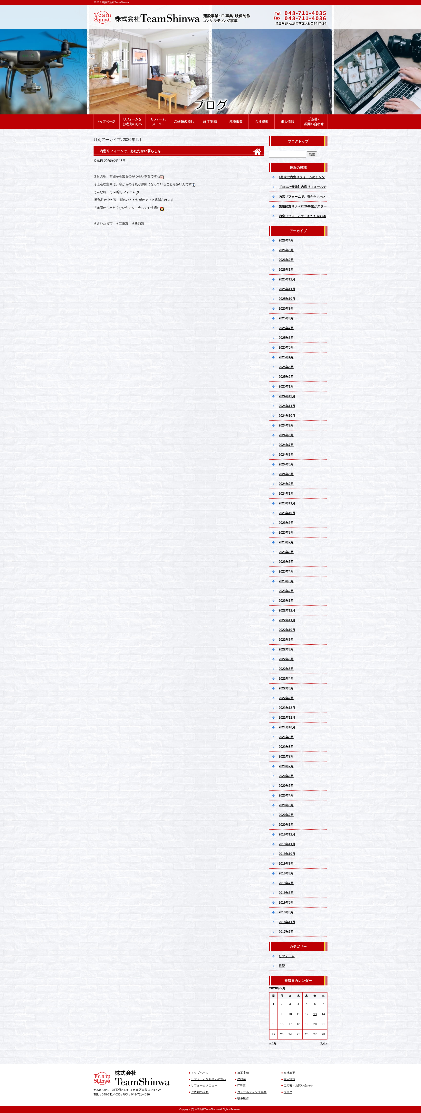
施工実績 (210, 116)
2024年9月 (286, 425)
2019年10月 (287, 854)
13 (315, 1014)
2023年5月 (286, 562)
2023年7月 (286, 542)
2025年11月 (287, 289)
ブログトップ (298, 141)
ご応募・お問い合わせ (313, 116)
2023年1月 (286, 601)
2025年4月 (286, 357)
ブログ (288, 1092)
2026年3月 (286, 250)
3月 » (323, 1043)
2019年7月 (286, 883)
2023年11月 (287, 503)
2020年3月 (286, 805)
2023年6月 (286, 552)
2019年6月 (286, 893)
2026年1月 (286, 269)
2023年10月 (287, 513)
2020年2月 (286, 815)
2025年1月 (286, 386)
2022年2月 (286, 698)
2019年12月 (287, 834)
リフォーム (287, 956)
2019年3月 (286, 912)
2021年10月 (287, 727)
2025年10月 (287, 299)
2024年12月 (287, 396)
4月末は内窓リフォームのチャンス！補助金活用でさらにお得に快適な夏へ (302, 178)
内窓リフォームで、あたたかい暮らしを (130, 151)
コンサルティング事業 (252, 1092)
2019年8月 (286, 873)
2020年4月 (286, 795)
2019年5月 (286, 902)
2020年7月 (286, 766)
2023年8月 (286, 532)
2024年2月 (286, 484)
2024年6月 (286, 454)
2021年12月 (287, 708)
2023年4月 (286, 571)
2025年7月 (286, 328)
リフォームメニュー (158, 116)
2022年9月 (286, 639)
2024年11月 (287, 406)
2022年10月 (287, 630)
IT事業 (241, 1085)
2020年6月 (286, 776)
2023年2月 (286, 591)
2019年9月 (286, 863)
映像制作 (243, 1098)
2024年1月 (286, 493)
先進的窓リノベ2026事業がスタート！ (303, 207)
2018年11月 (287, 922)
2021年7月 (286, 756)
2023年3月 (286, 581)
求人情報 (287, 116)
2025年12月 (287, 279)
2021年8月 (286, 747)
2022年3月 (286, 688)
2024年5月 (286, 464)
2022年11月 (287, 620)
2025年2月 (286, 377)
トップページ (106, 116)
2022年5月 (286, 669)
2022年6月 (286, 659)
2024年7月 (286, 445)
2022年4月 (286, 678)
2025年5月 (286, 347)
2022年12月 (287, 610)
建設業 (241, 1079)
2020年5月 (286, 786)
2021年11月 (287, 717)
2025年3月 (286, 367)
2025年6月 (286, 338)
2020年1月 (286, 824)
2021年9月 (286, 737)
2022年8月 (286, 649)
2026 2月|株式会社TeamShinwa (111, 2)
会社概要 (261, 116)
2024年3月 (286, 474)
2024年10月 (287, 415)
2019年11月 (287, 844)
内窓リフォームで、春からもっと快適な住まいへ (302, 198)
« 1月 (273, 1043)
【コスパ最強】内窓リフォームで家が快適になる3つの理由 (302, 188)
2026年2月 (286, 260)
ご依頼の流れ (184, 116)
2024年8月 (286, 435)
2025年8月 (286, 318)
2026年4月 (286, 240)
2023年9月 (286, 523)
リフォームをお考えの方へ (132, 116)
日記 (282, 966)
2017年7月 (286, 932)
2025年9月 (286, 308)
